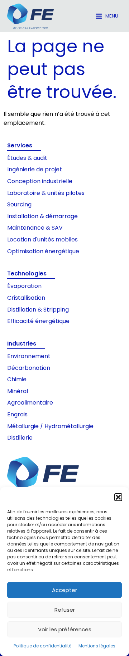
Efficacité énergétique (38, 321)
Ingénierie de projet (34, 169)
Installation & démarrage (42, 216)
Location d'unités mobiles (42, 239)
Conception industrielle (39, 181)
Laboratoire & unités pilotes (46, 193)
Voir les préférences (64, 629)
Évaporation (24, 286)
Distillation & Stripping (38, 309)
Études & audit (27, 158)
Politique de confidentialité (42, 646)
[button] (118, 497)
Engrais (17, 414)
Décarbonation (28, 368)
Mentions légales (96, 646)
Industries (21, 343)
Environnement (29, 356)
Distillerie (20, 438)
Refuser (64, 609)
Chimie (17, 379)
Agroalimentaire (30, 402)
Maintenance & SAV (35, 228)
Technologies (27, 273)
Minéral (17, 391)
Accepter (64, 590)
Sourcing (19, 204)
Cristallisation (26, 298)
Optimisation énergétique (43, 251)
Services (19, 145)
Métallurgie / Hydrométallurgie (50, 426)
